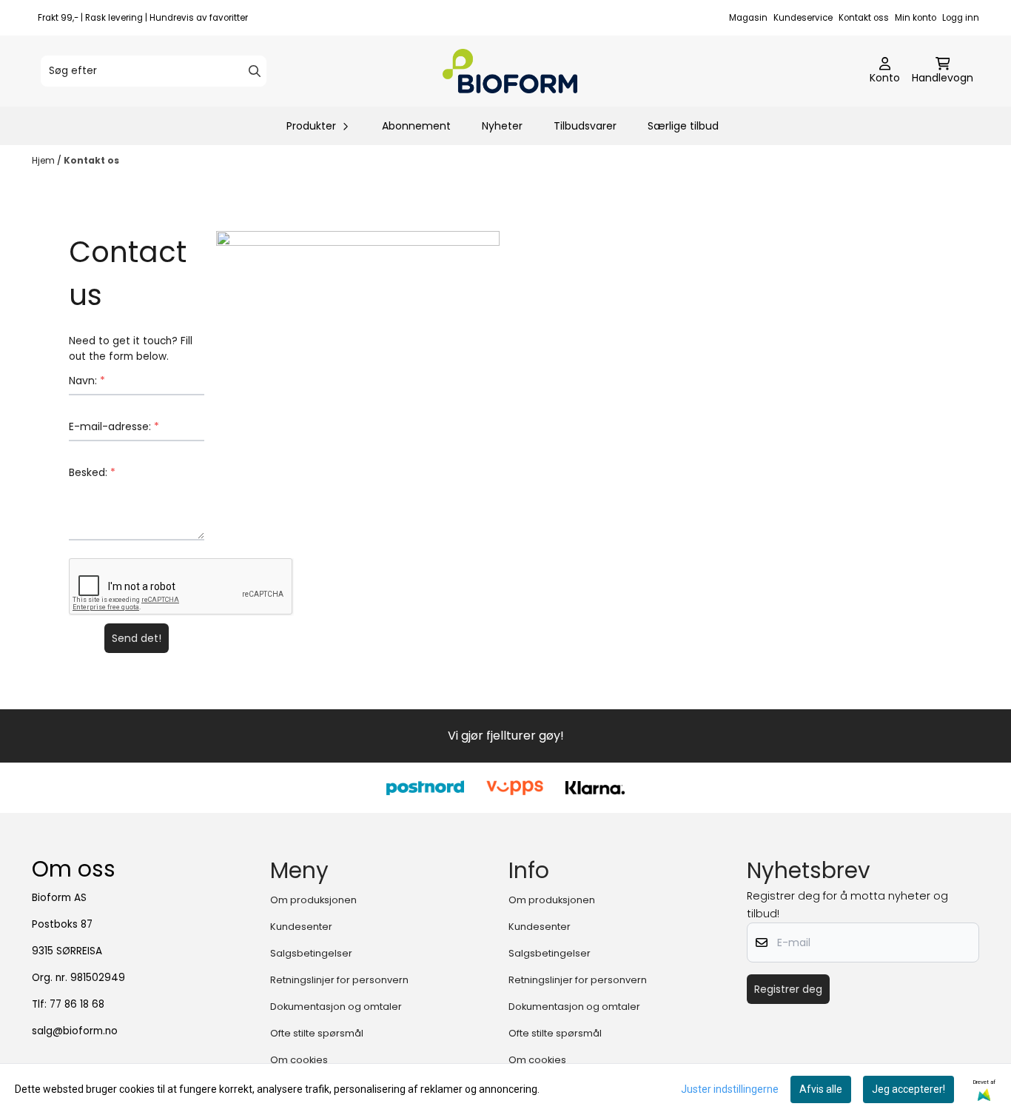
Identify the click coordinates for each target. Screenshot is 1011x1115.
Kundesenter (301, 926)
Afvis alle (820, 1089)
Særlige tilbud (683, 125)
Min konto (915, 18)
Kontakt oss (864, 18)
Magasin (748, 18)
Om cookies (299, 1060)
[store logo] (510, 71)
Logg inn (960, 18)
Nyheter (502, 125)
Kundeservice (803, 18)
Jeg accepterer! (908, 1089)
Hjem (44, 160)
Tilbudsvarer (585, 125)
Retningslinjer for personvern (339, 980)
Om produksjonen (313, 900)
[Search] (254, 71)
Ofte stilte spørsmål (316, 1033)
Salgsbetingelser (311, 953)
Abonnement (416, 125)
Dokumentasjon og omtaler (336, 1006)
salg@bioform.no (75, 1031)
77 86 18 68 (77, 1004)
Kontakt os (91, 160)
